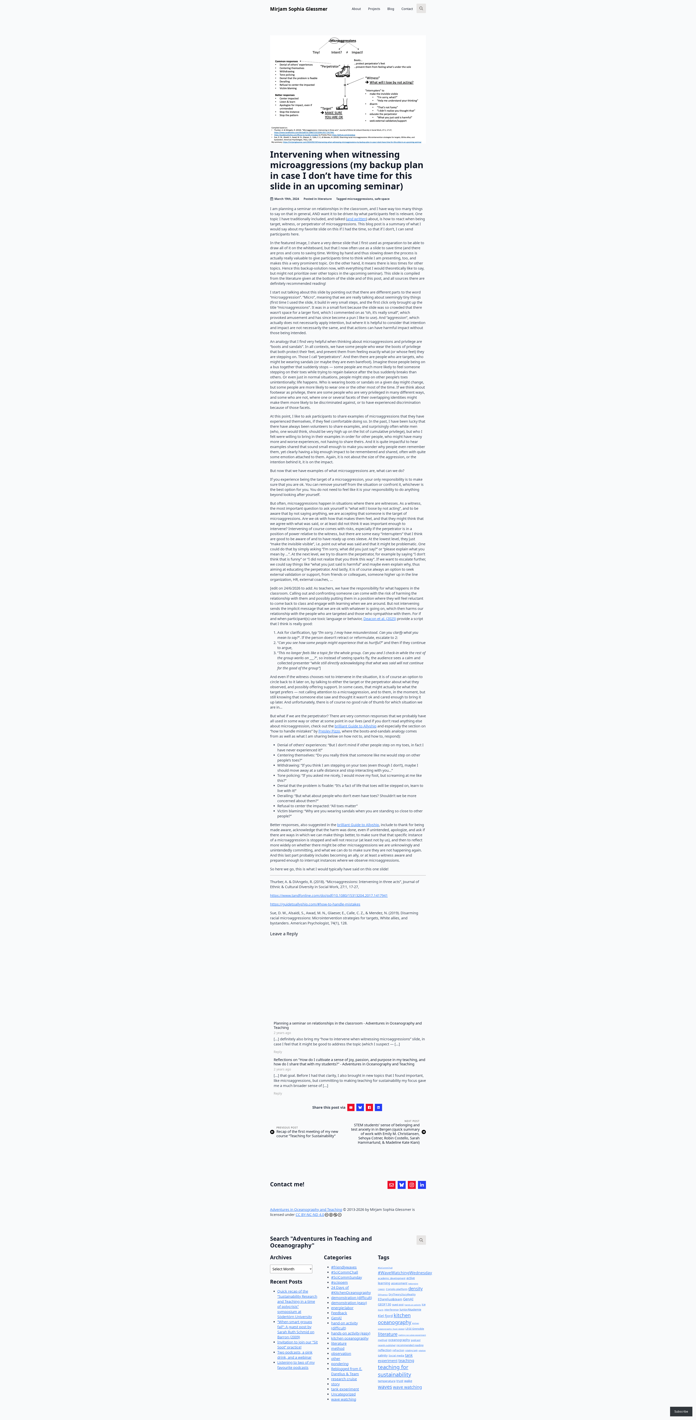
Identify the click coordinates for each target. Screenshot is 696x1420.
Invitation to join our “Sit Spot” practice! (297, 1345)
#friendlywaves (344, 1267)
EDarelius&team (390, 1299)
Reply (278, 1052)
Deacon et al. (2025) (379, 618)
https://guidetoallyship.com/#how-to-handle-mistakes (315, 904)
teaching (406, 1360)
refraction (398, 1350)
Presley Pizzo (329, 731)
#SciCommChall (344, 1272)
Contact (407, 9)
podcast (415, 1340)
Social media (396, 1355)
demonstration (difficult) (351, 1297)
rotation (422, 1350)
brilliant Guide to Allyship (355, 726)
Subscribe (681, 1411)
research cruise (344, 1378)
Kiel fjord (385, 1315)
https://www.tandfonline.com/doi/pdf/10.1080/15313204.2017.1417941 (329, 895)
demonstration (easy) (349, 1302)
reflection (385, 1350)
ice (424, 1304)
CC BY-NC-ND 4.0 (310, 1214)
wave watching (343, 1399)
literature (325, 199)
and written (356, 218)
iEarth (381, 1309)
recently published (386, 1345)
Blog (390, 9)
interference (391, 1309)
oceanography (399, 1340)
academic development (391, 1278)
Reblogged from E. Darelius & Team (346, 1371)
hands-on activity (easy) (350, 1333)
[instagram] (412, 1185)
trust (399, 1381)
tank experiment (345, 1389)
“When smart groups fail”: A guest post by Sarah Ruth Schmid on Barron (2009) (295, 1329)
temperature (386, 1381)
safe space (382, 199)
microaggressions (360, 199)
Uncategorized (343, 1394)
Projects (374, 9)
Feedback (339, 1312)
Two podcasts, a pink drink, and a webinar (294, 1355)
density (415, 1288)
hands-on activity (413, 1304)
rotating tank (411, 1350)
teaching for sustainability (394, 1370)
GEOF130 (384, 1304)
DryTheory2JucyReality (402, 1294)
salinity (383, 1355)
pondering (340, 1363)
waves (385, 1386)
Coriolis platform (396, 1289)
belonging (413, 1283)
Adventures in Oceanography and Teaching (306, 1209)
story (335, 1384)
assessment (399, 1283)
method (337, 1348)
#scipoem (339, 1282)
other (335, 1358)
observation (341, 1353)
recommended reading (409, 1345)
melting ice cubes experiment (412, 1335)
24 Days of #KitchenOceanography (351, 1290)
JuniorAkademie (410, 1310)
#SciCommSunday (346, 1277)
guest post (398, 1304)
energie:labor (342, 1307)
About (356, 9)
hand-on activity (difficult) (344, 1326)
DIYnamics (383, 1294)
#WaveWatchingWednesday (405, 1272)
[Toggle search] (421, 8)
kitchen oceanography (349, 1338)
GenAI (336, 1318)
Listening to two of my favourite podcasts (296, 1365)
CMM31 (381, 1289)
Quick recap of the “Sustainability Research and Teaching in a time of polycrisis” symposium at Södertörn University (297, 1304)
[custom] (391, 1185)
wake (408, 1381)
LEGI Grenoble (414, 1328)
